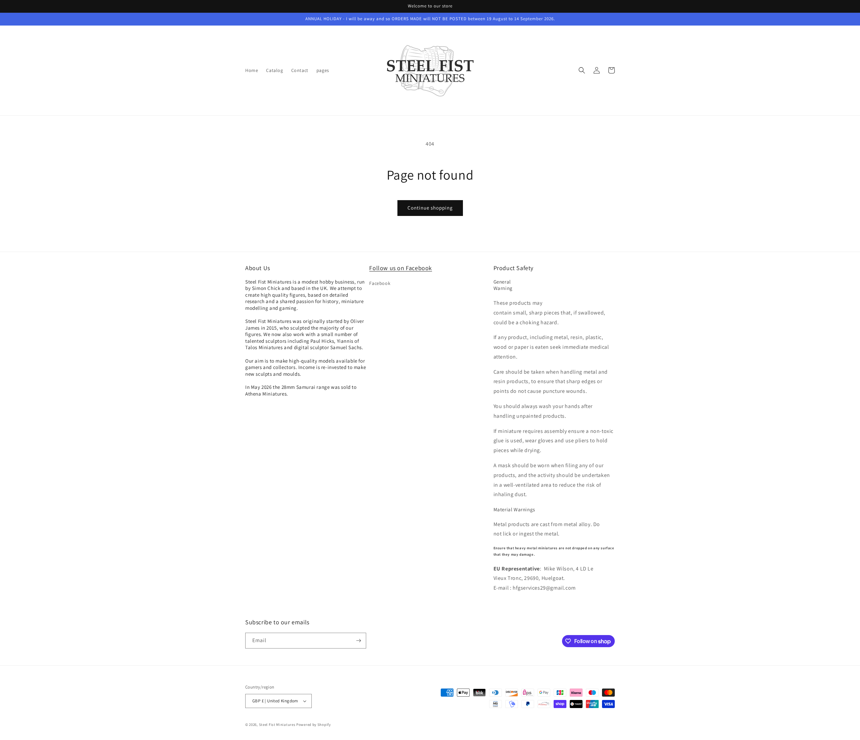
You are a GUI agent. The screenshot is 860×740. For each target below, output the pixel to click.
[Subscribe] (358, 641)
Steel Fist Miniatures (277, 724)
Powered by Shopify (313, 724)
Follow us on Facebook (400, 268)
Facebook (379, 283)
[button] (581, 70)
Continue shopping (430, 208)
